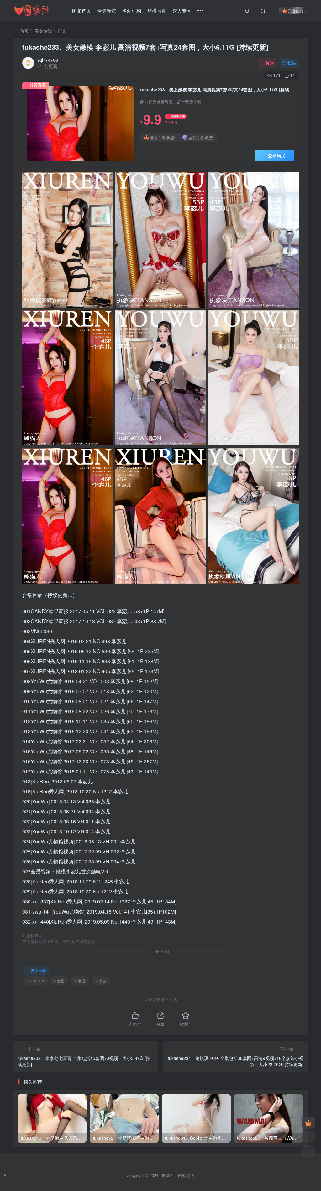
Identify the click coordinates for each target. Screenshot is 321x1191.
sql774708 (47, 60)
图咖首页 (81, 10)
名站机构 (131, 10)
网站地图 (186, 1175)
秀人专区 (181, 10)
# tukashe (35, 980)
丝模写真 (156, 10)
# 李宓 (100, 980)
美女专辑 (43, 31)
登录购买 (276, 155)
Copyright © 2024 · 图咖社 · (152, 1175)
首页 (24, 31)
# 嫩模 (80, 980)
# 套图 (59, 980)
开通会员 (295, 10)
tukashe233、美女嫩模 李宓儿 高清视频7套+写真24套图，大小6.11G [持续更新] (145, 47)
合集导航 (106, 10)
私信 (291, 63)
